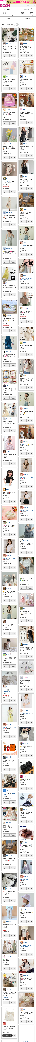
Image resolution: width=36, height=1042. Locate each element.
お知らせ (22, 13)
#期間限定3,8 (8, 691)
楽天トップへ (31, 5)
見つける (13, 13)
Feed (4, 13)
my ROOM (31, 13)
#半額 (8, 181)
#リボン (13, 793)
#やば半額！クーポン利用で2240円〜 (26, 279)
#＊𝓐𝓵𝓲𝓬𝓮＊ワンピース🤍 (26, 713)
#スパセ (5, 181)
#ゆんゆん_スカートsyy (26, 510)
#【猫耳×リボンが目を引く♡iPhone (26, 946)
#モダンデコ (24, 444)
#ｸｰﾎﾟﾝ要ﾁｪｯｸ (23, 245)
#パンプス (5, 794)
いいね (13, 55)
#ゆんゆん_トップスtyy (9, 558)
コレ (7, 55)
